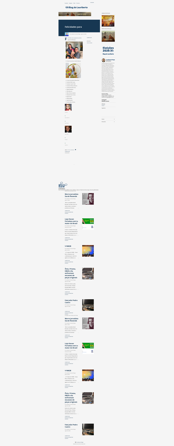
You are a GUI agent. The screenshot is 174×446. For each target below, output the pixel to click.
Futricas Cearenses (89, 42)
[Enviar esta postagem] (75, 149)
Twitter (74, 3)
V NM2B (68, 246)
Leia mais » (66, 213)
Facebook (66, 3)
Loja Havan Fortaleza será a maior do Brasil (71, 221)
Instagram (70, 3)
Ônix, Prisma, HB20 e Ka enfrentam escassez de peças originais (71, 273)
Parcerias (78, 3)
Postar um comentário (69, 212)
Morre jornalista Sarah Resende (71, 195)
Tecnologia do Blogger (79, 442)
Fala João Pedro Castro (71, 301)
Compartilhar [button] (89, 37)
